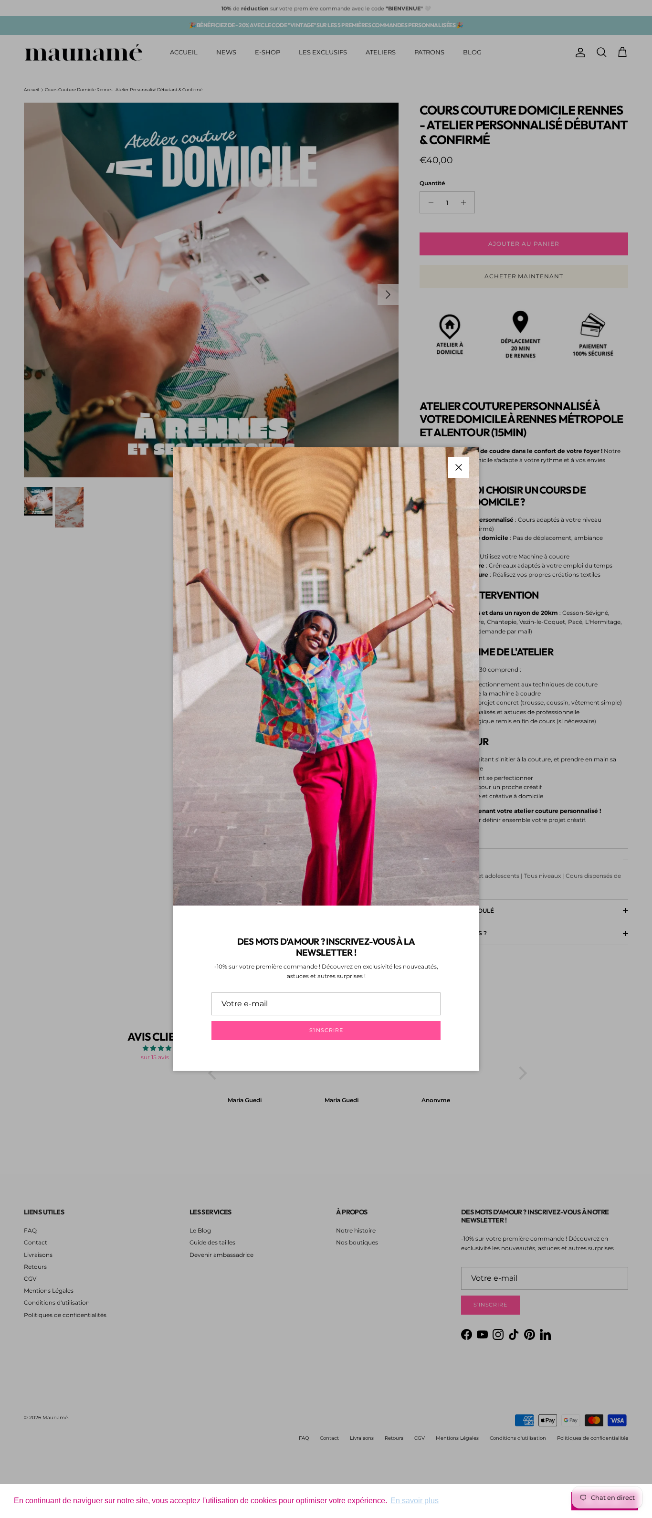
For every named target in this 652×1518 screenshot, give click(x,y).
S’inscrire (326, 1030)
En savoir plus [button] (414, 1501)
